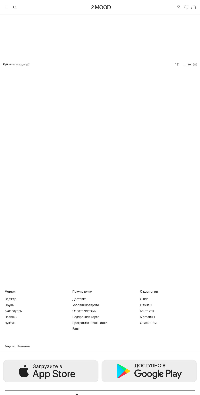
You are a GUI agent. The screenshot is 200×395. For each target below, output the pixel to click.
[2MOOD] (101, 7)
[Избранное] (186, 7)
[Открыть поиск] (14, 7)
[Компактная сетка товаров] (195, 64)
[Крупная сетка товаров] (184, 64)
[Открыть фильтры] (177, 64)
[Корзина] (194, 7)
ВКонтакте (23, 346)
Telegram (9, 346)
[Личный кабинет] (178, 7)
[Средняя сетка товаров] (190, 64)
